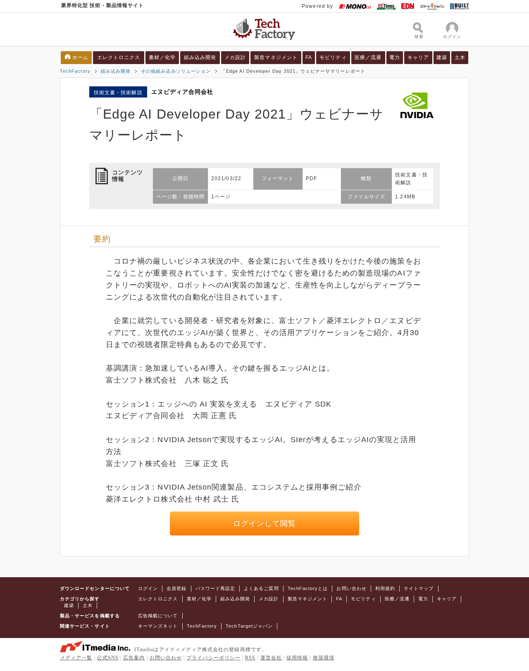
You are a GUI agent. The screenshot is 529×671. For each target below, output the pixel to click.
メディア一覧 (76, 658)
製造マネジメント (276, 57)
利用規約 (385, 588)
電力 (394, 57)
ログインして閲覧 (264, 523)
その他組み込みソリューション (176, 71)
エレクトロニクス (119, 57)
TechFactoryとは (308, 588)
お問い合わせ (351, 588)
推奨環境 (323, 658)
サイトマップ (419, 588)
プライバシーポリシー (213, 658)
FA (308, 57)
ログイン (148, 588)
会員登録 (176, 588)
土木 (460, 57)
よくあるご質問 (261, 588)
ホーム (80, 57)
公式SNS (108, 658)
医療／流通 (368, 57)
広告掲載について (158, 615)
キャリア (418, 57)
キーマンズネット (158, 625)
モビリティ (332, 57)
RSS (250, 658)
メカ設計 (235, 57)
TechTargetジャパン (249, 625)
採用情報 (297, 658)
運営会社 (271, 658)
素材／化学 (162, 57)
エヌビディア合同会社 (182, 91)
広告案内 (134, 658)
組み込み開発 (200, 57)
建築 (441, 57)
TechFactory (75, 71)
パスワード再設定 (215, 588)
